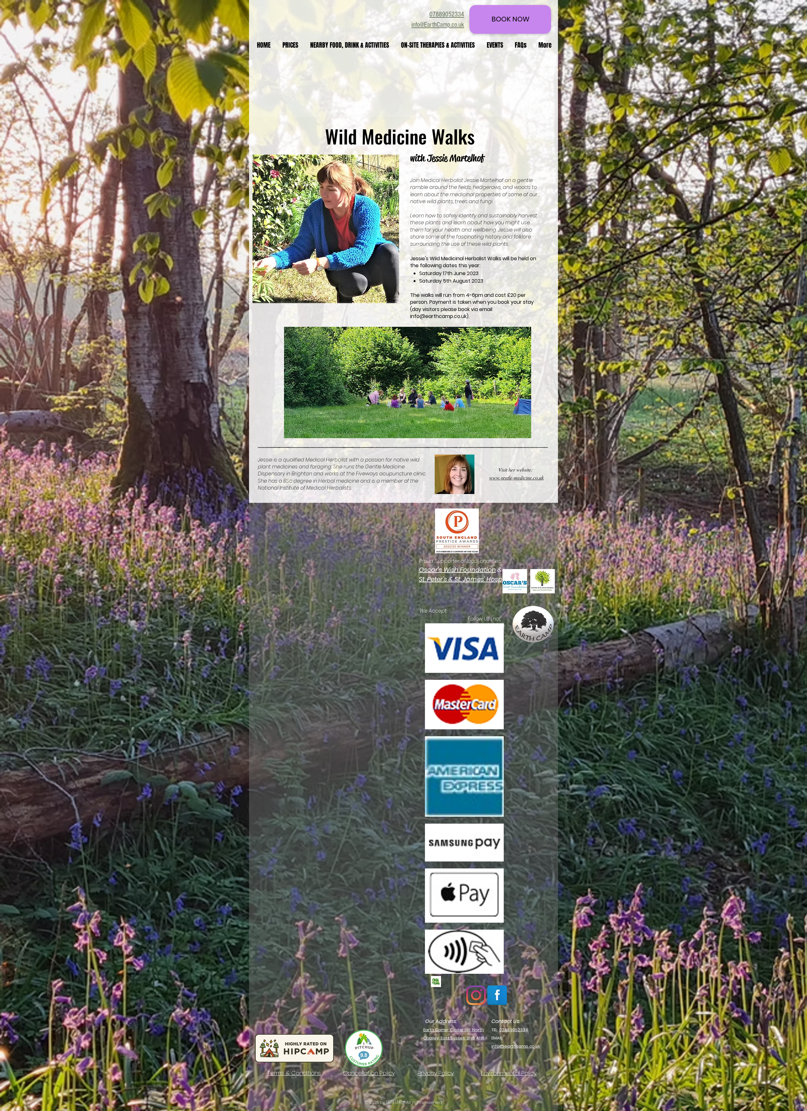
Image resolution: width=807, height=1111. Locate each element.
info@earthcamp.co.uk (438, 316)
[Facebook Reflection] (497, 995)
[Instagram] (476, 995)
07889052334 (513, 1030)
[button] (350, 45)
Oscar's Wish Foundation (457, 569)
